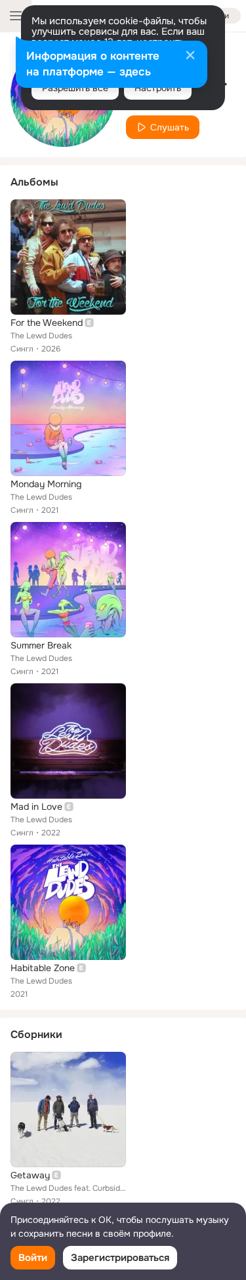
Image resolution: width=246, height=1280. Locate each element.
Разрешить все (75, 88)
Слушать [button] (169, 127)
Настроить (157, 88)
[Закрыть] (190, 56)
